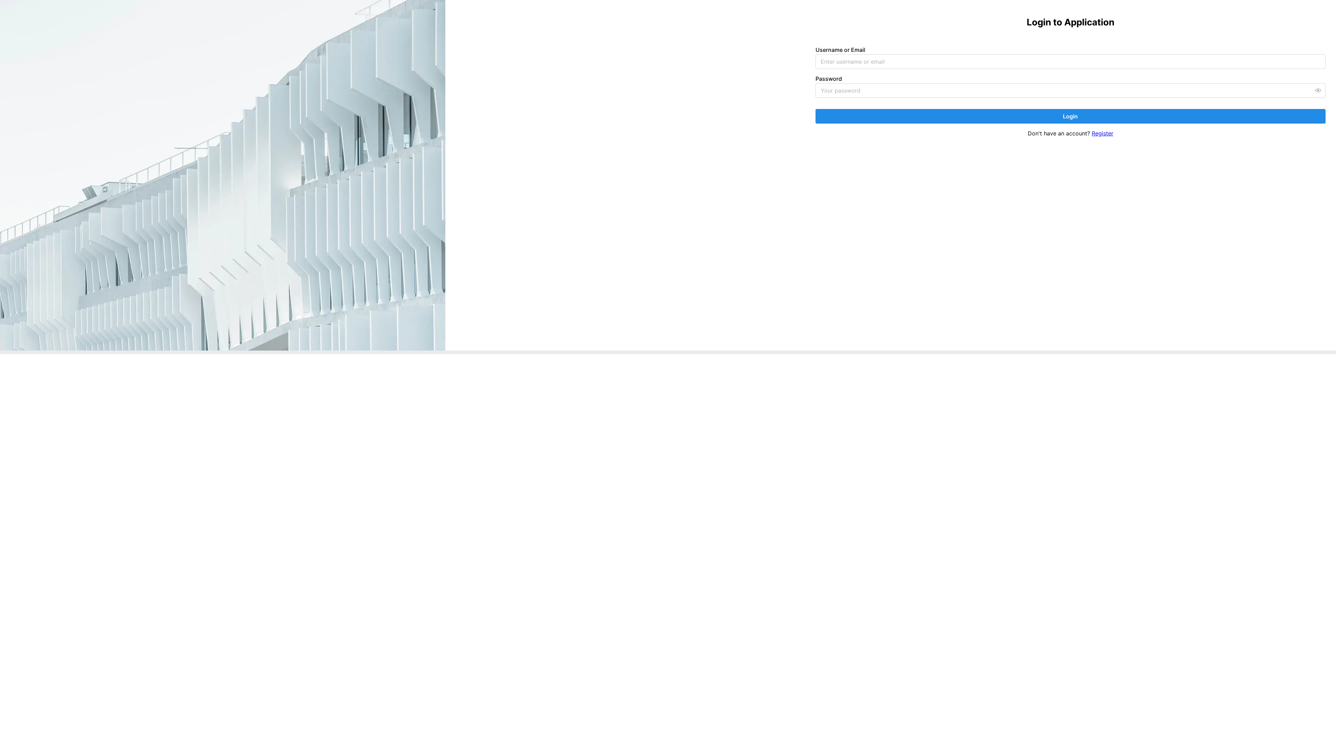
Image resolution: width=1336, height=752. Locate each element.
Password (829, 78)
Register (1102, 133)
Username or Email (840, 49)
